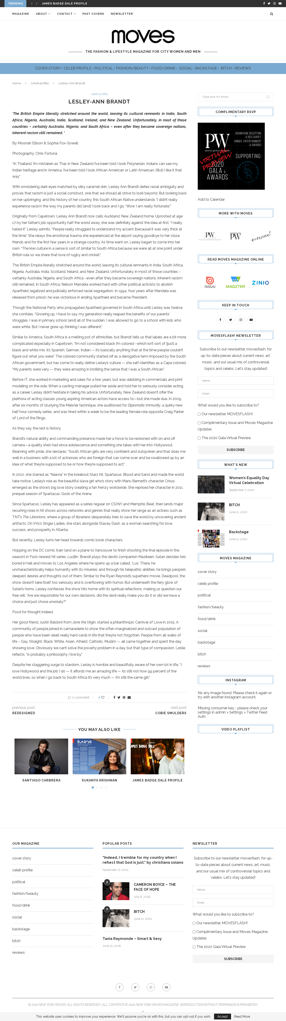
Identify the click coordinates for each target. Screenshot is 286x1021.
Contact (65, 13)
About (41, 13)
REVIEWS (243, 68)
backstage (206, 642)
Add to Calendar (211, 199)
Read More (242, 1016)
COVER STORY (48, 68)
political (204, 595)
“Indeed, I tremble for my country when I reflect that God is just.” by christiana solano (143, 860)
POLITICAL (104, 68)
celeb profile (40, 83)
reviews (204, 666)
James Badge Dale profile (157, 780)
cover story (207, 572)
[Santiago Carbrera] (41, 756)
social (202, 631)
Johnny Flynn (54, 3)
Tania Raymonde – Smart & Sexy (132, 939)
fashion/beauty (211, 607)
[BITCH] (211, 511)
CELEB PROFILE (78, 68)
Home (16, 83)
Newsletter (122, 13)
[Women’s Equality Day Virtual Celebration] (211, 484)
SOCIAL (186, 68)
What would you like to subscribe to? (228, 405)
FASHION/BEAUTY (132, 68)
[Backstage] (211, 538)
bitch (202, 654)
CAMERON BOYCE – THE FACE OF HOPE (155, 887)
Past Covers (93, 13)
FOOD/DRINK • (164, 68)
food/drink (207, 619)
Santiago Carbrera (41, 780)
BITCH (227, 68)
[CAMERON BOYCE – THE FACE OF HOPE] (116, 891)
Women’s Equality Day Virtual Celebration (249, 480)
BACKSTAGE (206, 68)
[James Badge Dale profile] (157, 756)
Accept (222, 1016)
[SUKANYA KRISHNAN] (99, 756)
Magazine (20, 13)
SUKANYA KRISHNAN (99, 780)
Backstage (239, 532)
